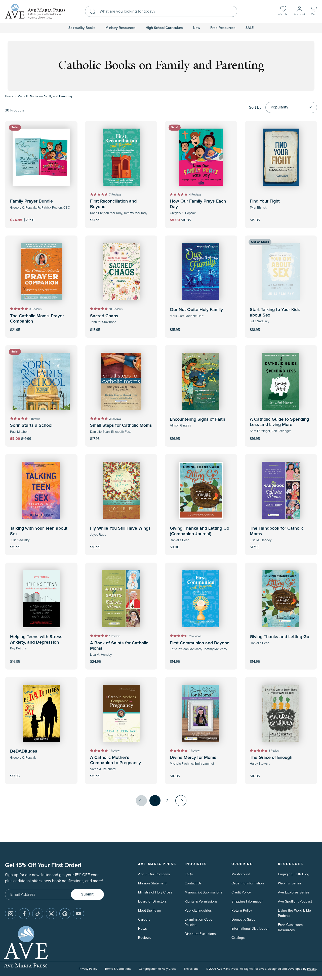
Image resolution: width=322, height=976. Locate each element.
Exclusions (191, 969)
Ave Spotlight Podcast (295, 901)
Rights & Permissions (201, 901)
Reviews (144, 937)
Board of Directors (152, 901)
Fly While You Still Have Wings (120, 528)
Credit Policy (241, 892)
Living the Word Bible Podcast (294, 913)
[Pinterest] (64, 913)
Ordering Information (247, 883)
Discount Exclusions (200, 934)
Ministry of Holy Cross (155, 892)
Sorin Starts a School (31, 425)
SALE (250, 28)
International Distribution (250, 928)
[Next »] (180, 800)
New (196, 28)
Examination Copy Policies (198, 922)
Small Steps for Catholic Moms (121, 425)
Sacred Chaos (104, 316)
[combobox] (161, 11)
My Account (240, 874)
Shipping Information (247, 901)
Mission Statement (152, 883)
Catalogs (238, 937)
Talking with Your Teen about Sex (38, 531)
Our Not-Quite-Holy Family (196, 310)
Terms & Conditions (118, 969)
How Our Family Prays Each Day (198, 204)
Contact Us (193, 883)
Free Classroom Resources (290, 927)
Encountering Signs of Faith (197, 419)
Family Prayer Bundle (31, 201)
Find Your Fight (265, 201)
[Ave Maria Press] (35, 11)
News (142, 928)
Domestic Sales (243, 919)
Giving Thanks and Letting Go (279, 637)
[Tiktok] (37, 913)
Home (9, 96)
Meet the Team (149, 910)
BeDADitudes (23, 751)
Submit (87, 894)
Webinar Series (289, 883)
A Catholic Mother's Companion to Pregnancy (115, 760)
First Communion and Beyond (199, 643)
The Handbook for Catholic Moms (277, 531)
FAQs (189, 874)
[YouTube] (78, 913)
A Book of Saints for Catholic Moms (119, 645)
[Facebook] (24, 913)
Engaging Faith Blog (293, 874)
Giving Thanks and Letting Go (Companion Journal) (199, 531)
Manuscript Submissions (203, 892)
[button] (313, 11)
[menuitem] (81, 28)
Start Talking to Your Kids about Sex (275, 312)
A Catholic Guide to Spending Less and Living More (279, 422)
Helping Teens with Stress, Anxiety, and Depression (36, 639)
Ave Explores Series (293, 892)
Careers (144, 919)
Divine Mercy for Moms (193, 757)
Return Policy (241, 910)
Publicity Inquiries (198, 910)
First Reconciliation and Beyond (113, 204)
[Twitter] (51, 913)
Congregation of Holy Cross (157, 969)
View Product (201, 543)
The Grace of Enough (271, 757)
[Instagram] (10, 913)
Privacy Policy (88, 969)
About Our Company (154, 874)
